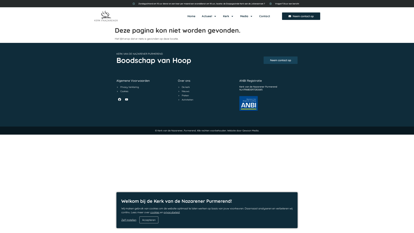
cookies (154, 212)
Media (244, 16)
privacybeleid (172, 212)
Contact (264, 16)
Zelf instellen (128, 220)
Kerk (226, 16)
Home (191, 16)
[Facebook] (119, 99)
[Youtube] (126, 99)
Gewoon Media (250, 130)
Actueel (207, 16)
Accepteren (149, 220)
